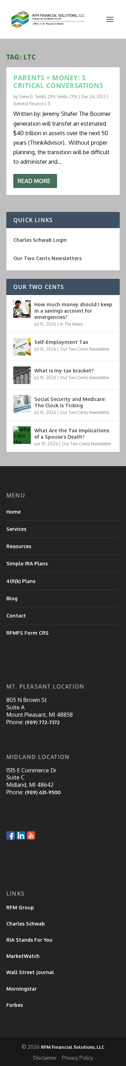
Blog (12, 598)
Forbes (14, 1005)
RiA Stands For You (29, 940)
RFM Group (20, 907)
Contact (16, 616)
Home (13, 512)
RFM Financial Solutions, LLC (73, 1047)
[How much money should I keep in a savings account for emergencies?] (22, 309)
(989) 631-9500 (43, 792)
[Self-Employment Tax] (22, 347)
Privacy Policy (77, 1058)
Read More (34, 180)
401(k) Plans (20, 581)
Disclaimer (45, 1058)
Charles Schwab (25, 924)
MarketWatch (23, 956)
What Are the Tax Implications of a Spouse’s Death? (71, 433)
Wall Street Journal (30, 972)
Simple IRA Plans (27, 563)
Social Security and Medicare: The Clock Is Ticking (70, 402)
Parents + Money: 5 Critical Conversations (58, 81)
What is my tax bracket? (64, 371)
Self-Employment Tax (61, 342)
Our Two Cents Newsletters (47, 258)
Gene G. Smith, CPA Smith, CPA (48, 96)
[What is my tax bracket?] (22, 375)
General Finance (28, 103)
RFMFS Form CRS (27, 633)
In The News (71, 324)
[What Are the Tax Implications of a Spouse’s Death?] (22, 435)
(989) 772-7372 (42, 722)
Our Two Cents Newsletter (84, 349)
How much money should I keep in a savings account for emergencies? (73, 310)
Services (16, 529)
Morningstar (21, 989)
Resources (18, 546)
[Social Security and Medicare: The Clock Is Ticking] (22, 404)
